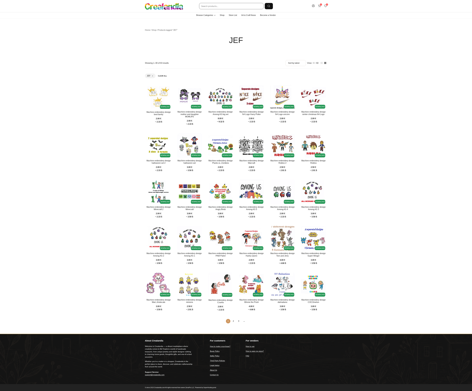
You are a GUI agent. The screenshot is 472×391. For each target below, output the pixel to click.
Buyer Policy (215, 351)
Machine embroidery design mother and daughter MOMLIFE (189, 114)
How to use (250, 346)
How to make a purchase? (220, 346)
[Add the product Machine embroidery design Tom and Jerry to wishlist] (293, 230)
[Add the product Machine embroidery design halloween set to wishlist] (200, 137)
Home (147, 30)
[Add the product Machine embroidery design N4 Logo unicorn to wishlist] (293, 88)
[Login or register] (313, 7)
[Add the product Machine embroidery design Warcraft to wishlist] (262, 137)
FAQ (247, 356)
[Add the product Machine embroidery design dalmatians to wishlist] (293, 276)
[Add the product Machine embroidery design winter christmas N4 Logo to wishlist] (324, 88)
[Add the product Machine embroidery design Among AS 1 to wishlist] (200, 230)
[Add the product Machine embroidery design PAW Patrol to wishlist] (231, 230)
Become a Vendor (268, 15)
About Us (213, 370)
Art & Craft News (248, 15)
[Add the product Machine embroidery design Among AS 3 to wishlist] (324, 183)
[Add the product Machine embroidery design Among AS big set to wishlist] (231, 88)
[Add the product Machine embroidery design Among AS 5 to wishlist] (262, 183)
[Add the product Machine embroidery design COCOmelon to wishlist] (324, 276)
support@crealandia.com (154, 375)
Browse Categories (204, 15)
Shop (222, 15)
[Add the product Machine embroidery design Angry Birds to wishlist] (231, 183)
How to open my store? (255, 351)
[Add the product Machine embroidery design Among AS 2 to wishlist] (169, 230)
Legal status (214, 365)
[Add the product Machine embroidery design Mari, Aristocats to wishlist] (169, 276)
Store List (233, 15)
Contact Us (214, 375)
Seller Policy (214, 356)
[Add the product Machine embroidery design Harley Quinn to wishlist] (262, 230)
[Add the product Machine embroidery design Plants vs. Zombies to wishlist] (231, 137)
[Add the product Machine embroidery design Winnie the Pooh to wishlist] (262, 276)
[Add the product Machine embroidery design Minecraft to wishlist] (200, 183)
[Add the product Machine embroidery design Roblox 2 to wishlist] (293, 137)
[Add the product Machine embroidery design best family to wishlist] (169, 88)
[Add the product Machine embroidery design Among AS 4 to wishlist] (293, 183)
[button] (321, 63)
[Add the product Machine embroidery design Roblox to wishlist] (324, 137)
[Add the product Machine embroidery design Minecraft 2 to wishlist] (169, 183)
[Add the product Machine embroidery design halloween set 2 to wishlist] (169, 137)
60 (317, 63)
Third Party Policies (217, 361)
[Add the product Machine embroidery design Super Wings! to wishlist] (324, 230)
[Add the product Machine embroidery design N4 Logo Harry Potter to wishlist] (262, 88)
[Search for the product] (269, 6)
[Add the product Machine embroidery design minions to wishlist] (200, 276)
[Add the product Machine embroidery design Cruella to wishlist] (231, 276)
